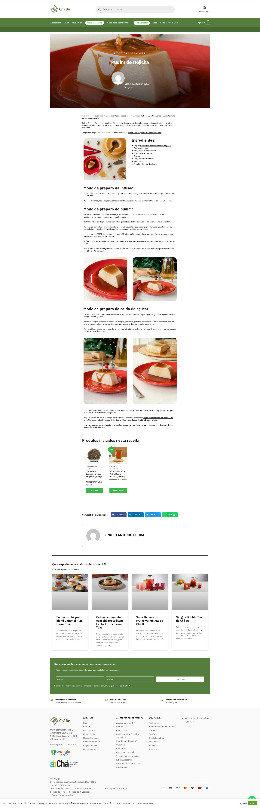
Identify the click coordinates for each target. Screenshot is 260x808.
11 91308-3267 (68, 744)
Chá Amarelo (122, 730)
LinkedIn (153, 745)
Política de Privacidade (79, 792)
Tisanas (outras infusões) (127, 756)
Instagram (154, 723)
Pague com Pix (90, 745)
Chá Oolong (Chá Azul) (126, 741)
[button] (119, 514)
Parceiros (204, 718)
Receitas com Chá (130, 53)
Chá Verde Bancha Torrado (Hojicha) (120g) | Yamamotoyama (94, 476)
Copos (112, 466)
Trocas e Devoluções (82, 788)
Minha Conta (204, 11)
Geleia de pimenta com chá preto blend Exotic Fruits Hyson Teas (110, 622)
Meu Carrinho (89, 730)
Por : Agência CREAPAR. (116, 788)
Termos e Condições (59, 788)
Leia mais (94, 490)
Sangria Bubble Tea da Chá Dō (189, 618)
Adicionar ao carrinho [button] (118, 491)
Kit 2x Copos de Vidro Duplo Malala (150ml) (117, 474)
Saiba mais (148, 803)
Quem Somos (89, 749)
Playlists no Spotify (158, 738)
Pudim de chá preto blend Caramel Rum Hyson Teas (69, 620)
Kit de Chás (121, 767)
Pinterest (153, 749)
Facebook (153, 741)
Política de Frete (57, 792)
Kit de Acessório (115, 467)
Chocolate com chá (125, 752)
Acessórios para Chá (125, 723)
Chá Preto (120, 744)
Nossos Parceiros (91, 738)
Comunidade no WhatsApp (161, 726)
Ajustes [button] (243, 803)
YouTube (153, 734)
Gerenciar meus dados (62, 795)
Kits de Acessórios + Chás (128, 763)
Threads (153, 730)
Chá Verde (90, 466)
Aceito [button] (252, 803)
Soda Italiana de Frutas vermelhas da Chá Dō (149, 620)
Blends (119, 726)
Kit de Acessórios (124, 759)
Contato (86, 726)
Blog (85, 723)
